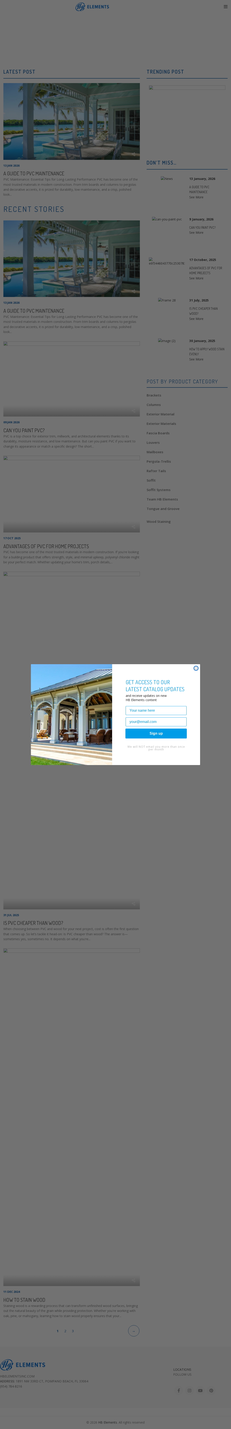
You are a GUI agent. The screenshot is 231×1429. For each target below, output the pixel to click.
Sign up (156, 733)
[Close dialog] (196, 668)
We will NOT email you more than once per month (156, 748)
